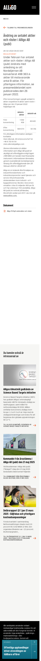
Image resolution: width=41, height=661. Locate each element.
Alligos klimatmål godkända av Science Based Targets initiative (19, 390)
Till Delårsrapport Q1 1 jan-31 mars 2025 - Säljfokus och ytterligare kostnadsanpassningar (17, 538)
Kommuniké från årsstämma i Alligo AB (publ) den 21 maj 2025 (19, 460)
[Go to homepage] (9, 7)
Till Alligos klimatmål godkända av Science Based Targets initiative (17, 425)
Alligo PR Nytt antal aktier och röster (19, 211)
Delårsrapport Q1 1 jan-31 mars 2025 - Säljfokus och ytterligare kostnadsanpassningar (19, 514)
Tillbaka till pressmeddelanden (20, 28)
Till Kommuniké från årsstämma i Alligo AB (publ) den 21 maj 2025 (16, 477)
